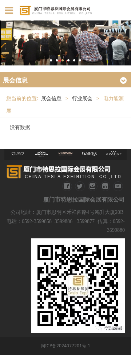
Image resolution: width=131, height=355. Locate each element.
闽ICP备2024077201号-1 (65, 346)
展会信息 (51, 98)
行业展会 (82, 98)
